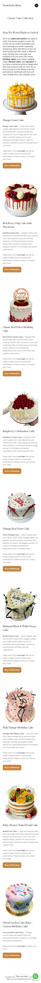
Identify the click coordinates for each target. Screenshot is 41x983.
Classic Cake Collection (20, 18)
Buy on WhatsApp (12, 165)
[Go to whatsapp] (35, 976)
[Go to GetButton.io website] (35, 980)
